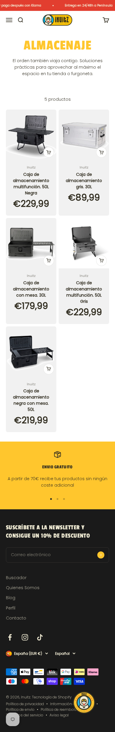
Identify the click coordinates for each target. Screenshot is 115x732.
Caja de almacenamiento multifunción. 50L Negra (31, 183)
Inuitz (31, 167)
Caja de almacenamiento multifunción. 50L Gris (84, 292)
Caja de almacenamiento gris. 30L (84, 180)
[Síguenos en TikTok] (40, 637)
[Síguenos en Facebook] (10, 637)
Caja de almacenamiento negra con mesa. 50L (31, 400)
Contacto (16, 618)
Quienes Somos (23, 588)
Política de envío (20, 709)
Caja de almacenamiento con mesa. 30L (31, 289)
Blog (10, 598)
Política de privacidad (25, 703)
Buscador (16, 578)
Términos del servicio (24, 715)
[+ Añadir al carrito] (48, 152)
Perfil (10, 608)
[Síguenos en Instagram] (25, 637)
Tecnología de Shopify (52, 697)
